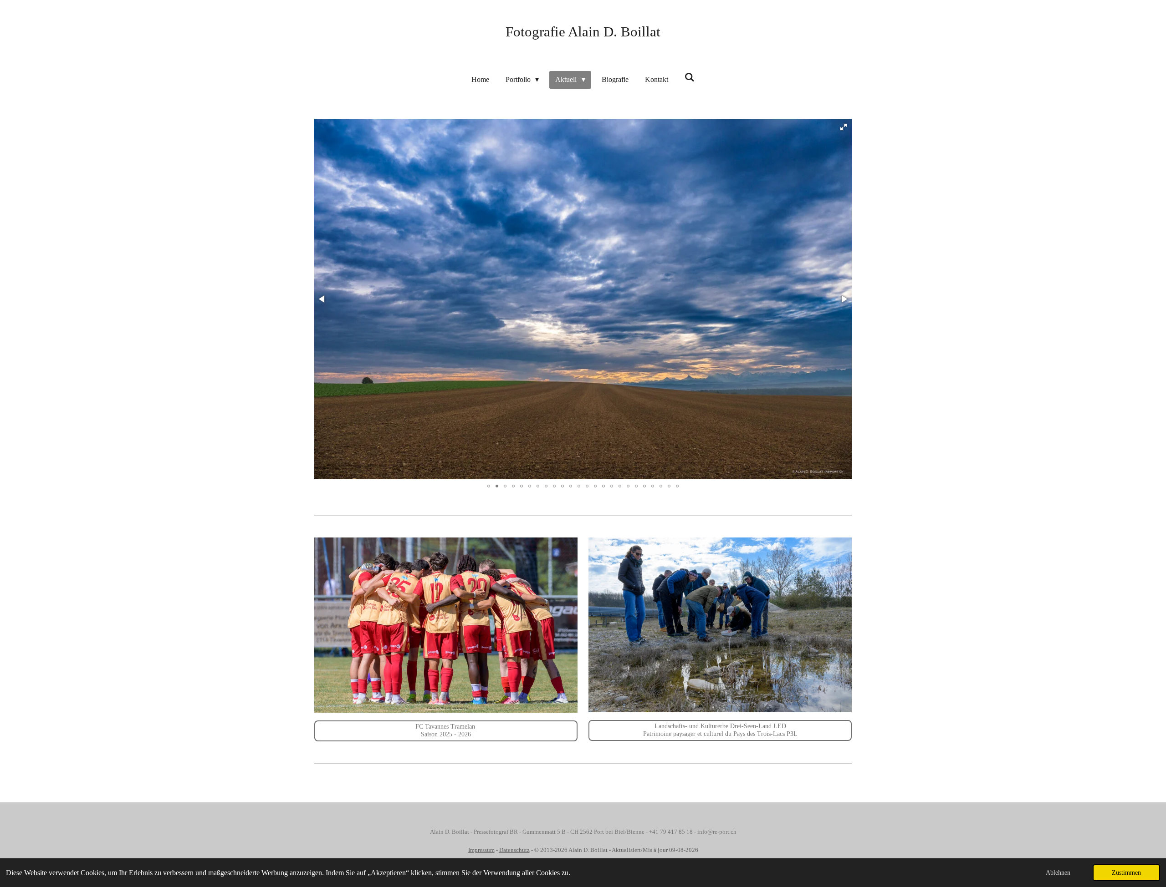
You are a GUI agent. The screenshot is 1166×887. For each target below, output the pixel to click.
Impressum (481, 849)
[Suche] (690, 77)
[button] (843, 127)
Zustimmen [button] (1126, 872)
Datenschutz (514, 849)
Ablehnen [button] (1058, 872)
